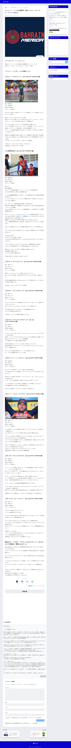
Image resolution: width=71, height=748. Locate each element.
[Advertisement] (24, 606)
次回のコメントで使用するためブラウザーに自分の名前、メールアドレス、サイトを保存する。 (24, 717)
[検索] (66, 62)
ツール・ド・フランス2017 (39, 585)
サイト (6, 712)
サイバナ (6, 1)
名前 (6, 702)
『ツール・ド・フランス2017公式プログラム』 (19, 214)
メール (6, 707)
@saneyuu (53, 24)
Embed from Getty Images (8, 79)
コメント (7, 687)
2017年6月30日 (8, 627)
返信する (43, 676)
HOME (36, 743)
